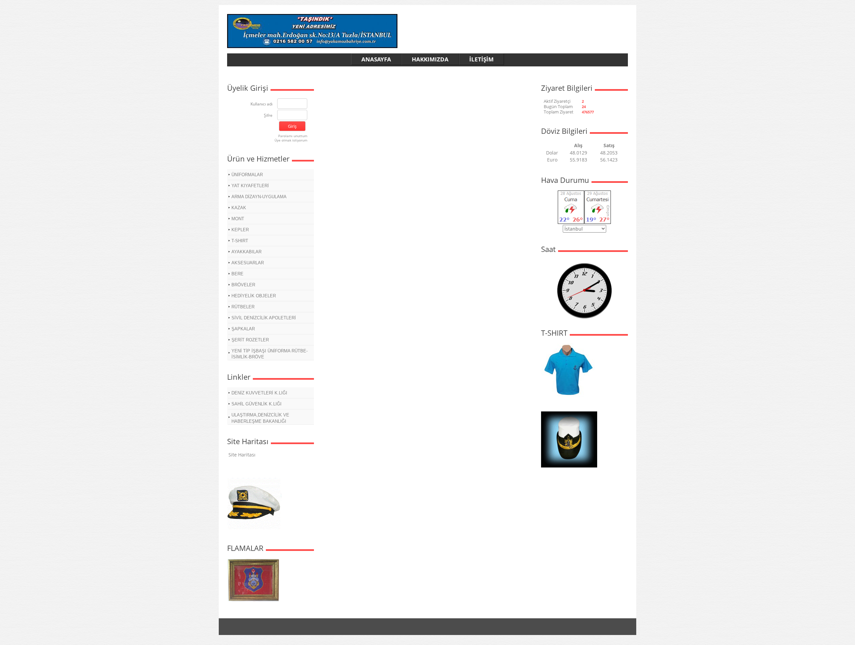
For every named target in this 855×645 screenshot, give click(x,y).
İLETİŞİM (481, 59)
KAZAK (238, 207)
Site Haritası (241, 454)
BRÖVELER (243, 284)
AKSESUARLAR (247, 262)
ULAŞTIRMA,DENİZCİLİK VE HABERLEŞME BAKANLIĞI (260, 417)
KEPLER (240, 229)
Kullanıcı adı (261, 104)
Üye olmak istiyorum (291, 140)
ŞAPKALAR (243, 328)
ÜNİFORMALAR (247, 174)
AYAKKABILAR (246, 251)
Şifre (268, 115)
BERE (237, 273)
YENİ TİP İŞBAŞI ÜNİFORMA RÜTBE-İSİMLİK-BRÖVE (269, 353)
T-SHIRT (239, 240)
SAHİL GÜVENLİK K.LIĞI (256, 403)
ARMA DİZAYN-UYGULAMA (259, 196)
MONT (237, 218)
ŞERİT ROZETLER (250, 339)
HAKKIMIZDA (430, 59)
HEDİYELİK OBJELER (253, 295)
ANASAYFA (376, 59)
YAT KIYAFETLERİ (250, 185)
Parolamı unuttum (292, 135)
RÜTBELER (242, 306)
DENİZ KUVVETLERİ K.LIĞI (259, 392)
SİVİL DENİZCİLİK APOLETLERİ (263, 317)
